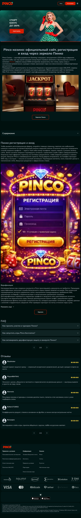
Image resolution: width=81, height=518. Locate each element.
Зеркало (40, 312)
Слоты (41, 459)
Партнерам (26, 467)
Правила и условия (8, 451)
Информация (27, 451)
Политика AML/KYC (8, 467)
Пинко (12, 62)
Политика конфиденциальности (11, 459)
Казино (41, 451)
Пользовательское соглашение (11, 454)
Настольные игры (44, 467)
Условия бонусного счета (30, 454)
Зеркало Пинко (40, 117)
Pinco (40, 454)
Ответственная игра (8, 463)
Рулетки (41, 463)
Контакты (25, 459)
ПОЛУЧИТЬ (16, 31)
